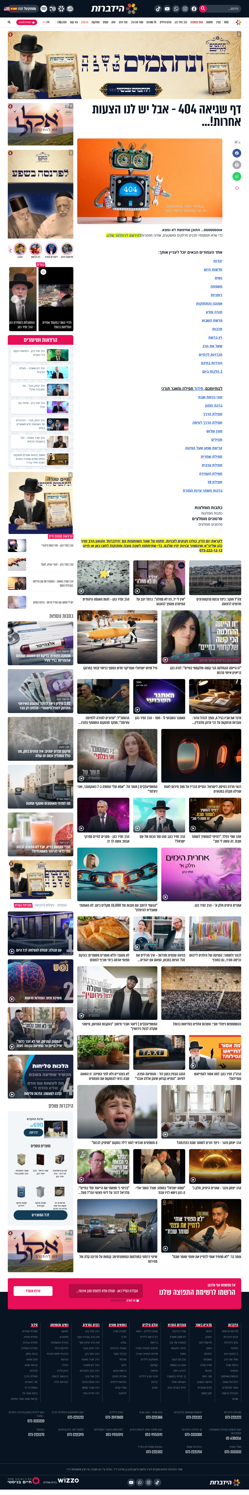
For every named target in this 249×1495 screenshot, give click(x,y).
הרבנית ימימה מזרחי (57, 1354)
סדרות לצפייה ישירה (147, 1354)
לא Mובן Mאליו (178, 1337)
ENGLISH (62, 22)
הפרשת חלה (61, 1382)
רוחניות (216, 295)
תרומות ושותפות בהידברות (188, 1412)
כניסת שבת (206, 397)
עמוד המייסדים (230, 1387)
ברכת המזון (32, 1354)
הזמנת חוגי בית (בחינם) (71, 1429)
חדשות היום (205, 1342)
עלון (113, 22)
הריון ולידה (62, 1370)
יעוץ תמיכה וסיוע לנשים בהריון (146, 1429)
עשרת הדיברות (118, 1348)
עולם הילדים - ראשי (147, 1331)
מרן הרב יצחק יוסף (89, 1342)
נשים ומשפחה (59, 1325)
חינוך (123, 1365)
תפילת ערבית (212, 465)
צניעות (64, 1359)
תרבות (217, 329)
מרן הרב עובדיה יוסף (88, 1337)
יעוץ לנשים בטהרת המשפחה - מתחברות (224, 1431)
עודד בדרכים (179, 1331)
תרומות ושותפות (229, 1376)
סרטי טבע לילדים (148, 1376)
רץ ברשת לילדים (149, 1337)
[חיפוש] (203, 9)
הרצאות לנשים (60, 1376)
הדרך (207, 414)
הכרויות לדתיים (210, 354)
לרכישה (33, 1132)
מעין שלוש (214, 431)
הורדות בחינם (211, 362)
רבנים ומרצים (91, 1325)
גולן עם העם (179, 1359)
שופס (105, 22)
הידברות (233, 1325)
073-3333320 (35, 1421)
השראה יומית (179, 1382)
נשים (218, 277)
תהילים (34, 1370)
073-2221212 (194, 1417)
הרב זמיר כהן (181, 22)
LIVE (48, 22)
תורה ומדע (214, 312)
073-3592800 (114, 1417)
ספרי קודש (120, 1387)
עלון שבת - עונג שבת (150, 1412)
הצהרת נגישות (230, 1393)
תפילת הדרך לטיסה (207, 422)
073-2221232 (76, 1417)
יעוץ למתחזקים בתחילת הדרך (68, 1412)
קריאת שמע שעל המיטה (203, 448)
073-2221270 (36, 1435)
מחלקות (96, 22)
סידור (198, 388)
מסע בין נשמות (178, 1365)
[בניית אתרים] (68, 1482)
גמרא (123, 1342)
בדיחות (154, 1342)
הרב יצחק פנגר (91, 1348)
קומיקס (154, 1365)
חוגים (155, 1387)
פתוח (183, 1354)
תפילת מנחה (31, 1337)
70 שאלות (151, 22)
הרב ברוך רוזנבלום (89, 1370)
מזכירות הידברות (232, 1412)
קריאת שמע (31, 1365)
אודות (235, 1399)
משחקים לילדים (149, 1359)
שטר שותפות (196, 22)
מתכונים (64, 1337)
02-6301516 (233, 1438)
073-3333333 (232, 1452)
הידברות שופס (230, 1382)
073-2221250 (193, 1452)
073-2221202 (154, 1452)
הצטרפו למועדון (25, 22)
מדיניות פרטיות (230, 1331)
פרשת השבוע (212, 320)
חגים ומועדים (205, 1387)
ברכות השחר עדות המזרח (202, 490)
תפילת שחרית (211, 456)
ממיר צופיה (235, 1447)
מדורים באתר (204, 1325)
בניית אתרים (50, 1482)
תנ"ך (123, 1337)
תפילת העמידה (210, 473)
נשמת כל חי (31, 1387)
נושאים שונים (117, 1325)
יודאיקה (122, 1393)
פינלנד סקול (119, 1354)
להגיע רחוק (179, 1370)
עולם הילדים (166, 22)
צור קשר (74, 22)
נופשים (234, 1370)
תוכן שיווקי (206, 1393)
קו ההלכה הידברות (192, 1429)
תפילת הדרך (31, 1376)
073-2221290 (75, 1435)
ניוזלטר (234, 1348)
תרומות (84, 22)
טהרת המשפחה (59, 1342)
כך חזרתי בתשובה (176, 1376)
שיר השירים (31, 1382)
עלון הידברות (231, 1342)
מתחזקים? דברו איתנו (23, 8)
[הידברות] (114, 9)
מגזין (218, 22)
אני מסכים (122, 1300)
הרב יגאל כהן (92, 1354)
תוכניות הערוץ (177, 1325)
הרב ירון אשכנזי (91, 1365)
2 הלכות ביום (231, 1354)
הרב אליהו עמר (91, 1393)
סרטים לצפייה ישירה (147, 1348)
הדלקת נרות (61, 1348)
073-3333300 (193, 1435)
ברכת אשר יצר (30, 1393)
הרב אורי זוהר (92, 1376)
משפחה (207, 1359)
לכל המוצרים (40, 1215)
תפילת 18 (214, 482)
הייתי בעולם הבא (177, 1387)
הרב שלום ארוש (90, 1382)
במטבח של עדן (178, 1342)
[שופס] (61, 9)
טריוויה (154, 1370)
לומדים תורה (119, 1331)
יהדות (217, 261)
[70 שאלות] (52, 9)
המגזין (208, 1337)
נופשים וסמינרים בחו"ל (150, 1447)
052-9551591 (153, 1435)
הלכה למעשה (178, 1348)
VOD (226, 22)
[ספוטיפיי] (44, 9)
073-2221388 (154, 1417)
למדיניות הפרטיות (118, 1300)
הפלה (65, 1365)
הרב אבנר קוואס (90, 1387)
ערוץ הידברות (231, 1337)
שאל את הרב (137, 22)
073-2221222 (233, 1417)
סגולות (122, 1359)
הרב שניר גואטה (90, 1359)
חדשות (209, 22)
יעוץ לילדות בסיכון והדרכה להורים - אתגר (26, 1414)
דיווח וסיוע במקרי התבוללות (108, 1429)
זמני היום (123, 22)
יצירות (154, 1382)
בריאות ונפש (119, 1370)
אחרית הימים (119, 1376)
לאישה (64, 1331)
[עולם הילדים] (70, 9)
